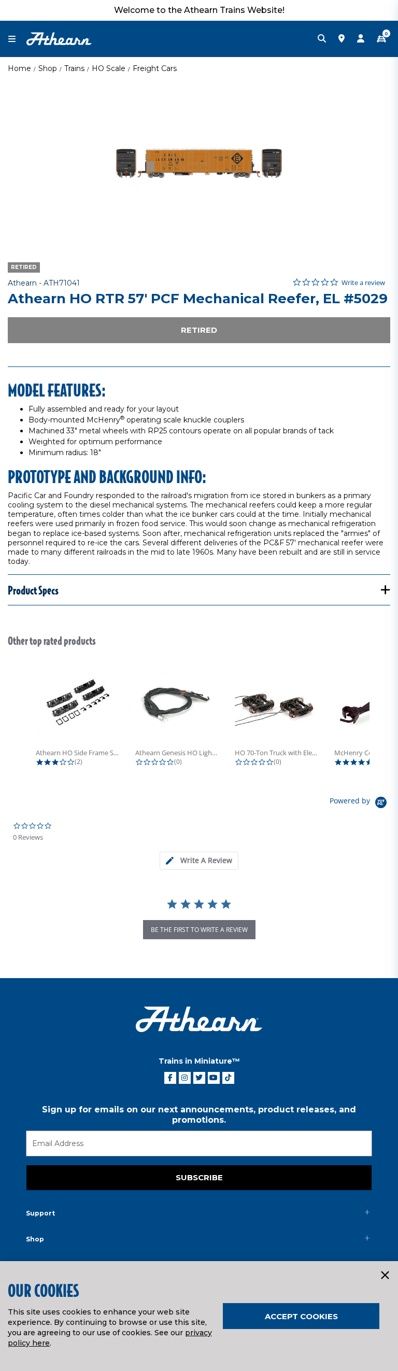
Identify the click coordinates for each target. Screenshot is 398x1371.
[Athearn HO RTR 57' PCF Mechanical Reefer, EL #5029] (199, 163)
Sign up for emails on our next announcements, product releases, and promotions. (199, 1115)
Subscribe (199, 1177)
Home (19, 68)
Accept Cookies (301, 1316)
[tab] (199, 861)
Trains (74, 68)
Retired (199, 330)
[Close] (384, 1275)
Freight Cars (155, 68)
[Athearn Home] (59, 38)
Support (40, 1213)
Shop (47, 68)
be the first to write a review (199, 929)
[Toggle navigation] (17, 39)
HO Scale (108, 68)
